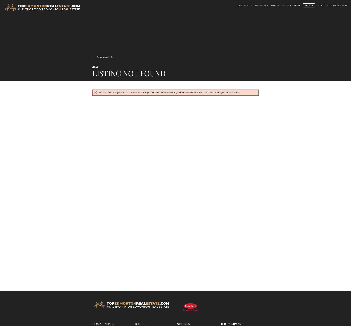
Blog (297, 5)
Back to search (105, 57)
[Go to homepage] (45, 7)
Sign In (309, 5)
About (286, 5)
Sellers (275, 5)
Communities (259, 5)
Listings (242, 5)
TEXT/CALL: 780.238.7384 (333, 5)
